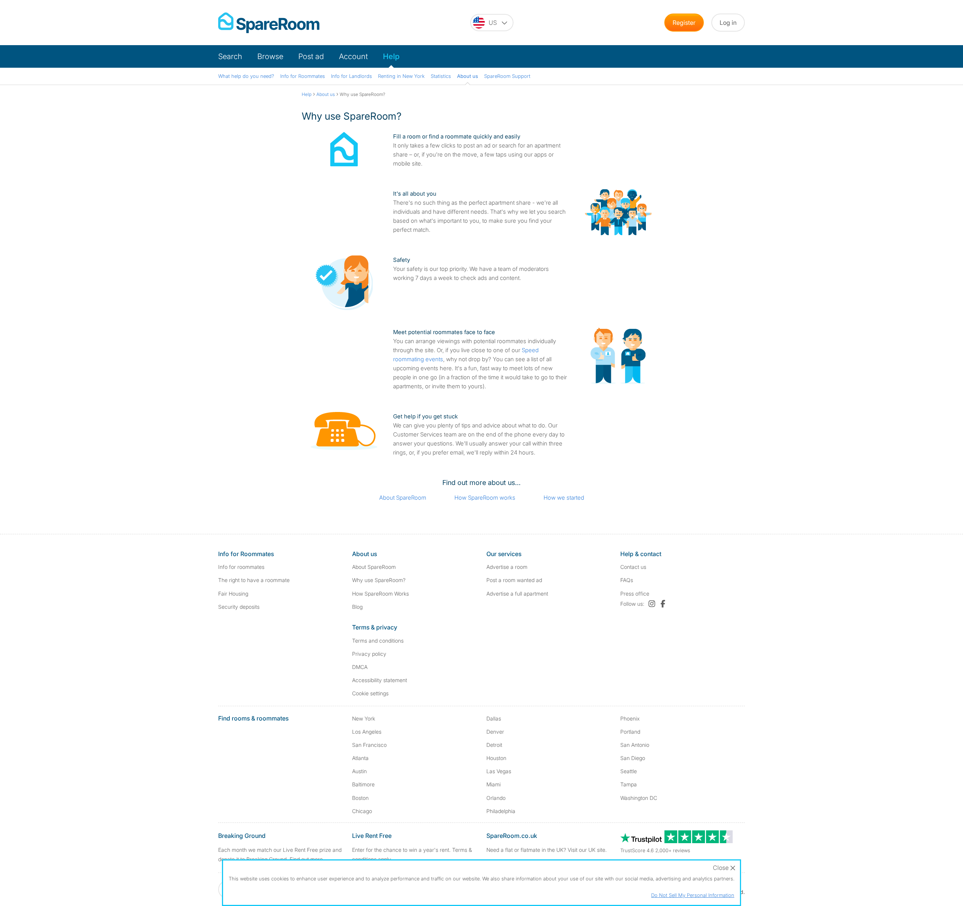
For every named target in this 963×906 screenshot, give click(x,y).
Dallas (493, 718)
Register (684, 22)
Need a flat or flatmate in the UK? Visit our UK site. (546, 850)
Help (391, 56)
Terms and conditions (378, 640)
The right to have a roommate (254, 580)
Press (634, 593)
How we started (564, 497)
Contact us (633, 567)
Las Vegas (498, 771)
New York (363, 718)
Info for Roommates (302, 76)
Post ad (311, 56)
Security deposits (239, 606)
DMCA (360, 667)
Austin (359, 771)
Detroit (494, 745)
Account (353, 56)
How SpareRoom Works (380, 593)
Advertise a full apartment (517, 593)
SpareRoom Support (507, 76)
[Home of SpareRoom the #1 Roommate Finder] (268, 23)
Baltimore (363, 784)
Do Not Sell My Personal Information (692, 895)
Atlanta (360, 758)
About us (467, 76)
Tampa (628, 784)
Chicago (362, 811)
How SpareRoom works (484, 497)
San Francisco (369, 745)
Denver (495, 731)
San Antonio (634, 745)
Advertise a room (506, 567)
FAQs (626, 580)
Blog (357, 606)
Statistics (441, 76)
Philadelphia (500, 811)
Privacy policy (369, 654)
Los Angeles (366, 731)
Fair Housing (233, 593)
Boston (360, 798)
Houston (496, 758)
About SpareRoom (402, 497)
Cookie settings (370, 693)
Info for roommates (241, 567)
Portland (630, 731)
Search (230, 56)
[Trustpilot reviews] (677, 841)
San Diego (632, 758)
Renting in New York (401, 76)
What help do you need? (246, 76)
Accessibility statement (379, 680)
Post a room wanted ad (514, 580)
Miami (493, 784)
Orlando (496, 798)
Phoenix (629, 718)
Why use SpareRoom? (379, 580)
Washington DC (638, 798)
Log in (728, 22)
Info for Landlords (351, 76)
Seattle (628, 771)
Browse (270, 56)
